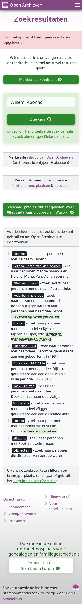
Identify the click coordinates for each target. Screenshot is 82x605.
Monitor (38, 79)
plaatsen (43, 185)
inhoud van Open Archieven (50, 157)
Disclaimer (17, 520)
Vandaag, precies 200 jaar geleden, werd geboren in (41, 210)
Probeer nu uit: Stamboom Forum (38, 565)
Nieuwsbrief (59, 496)
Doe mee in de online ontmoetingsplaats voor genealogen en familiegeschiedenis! (44, 548)
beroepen (62, 185)
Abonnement (19, 507)
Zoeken (38, 119)
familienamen (22, 185)
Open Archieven (26, 5)
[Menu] (77, 5)
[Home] (76, 587)
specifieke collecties (52, 136)
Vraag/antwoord (22, 513)
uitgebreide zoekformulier (53, 131)
